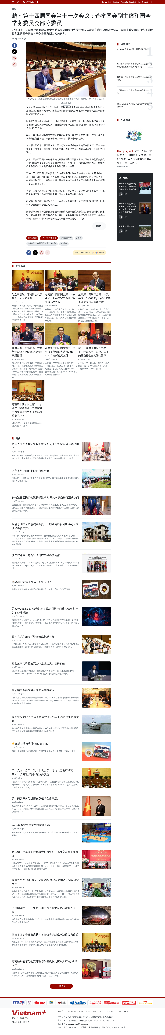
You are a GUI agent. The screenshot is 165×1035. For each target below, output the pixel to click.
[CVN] (95, 1002)
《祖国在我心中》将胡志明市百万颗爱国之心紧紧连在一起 (45, 909)
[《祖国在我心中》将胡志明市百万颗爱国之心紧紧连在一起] (96, 915)
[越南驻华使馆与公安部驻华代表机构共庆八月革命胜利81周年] (96, 969)
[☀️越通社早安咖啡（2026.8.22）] (96, 751)
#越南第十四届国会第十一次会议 (42, 243)
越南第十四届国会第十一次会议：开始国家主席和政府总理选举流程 (60, 298)
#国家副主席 (66, 238)
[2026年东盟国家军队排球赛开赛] (96, 832)
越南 (65, 243)
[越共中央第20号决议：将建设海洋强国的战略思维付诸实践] (96, 724)
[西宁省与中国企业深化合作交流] (96, 478)
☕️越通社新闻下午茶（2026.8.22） (33, 581)
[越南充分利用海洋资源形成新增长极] (96, 644)
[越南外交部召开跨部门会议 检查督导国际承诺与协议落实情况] (96, 887)
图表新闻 (125, 120)
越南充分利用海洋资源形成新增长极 (33, 636)
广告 (119, 1011)
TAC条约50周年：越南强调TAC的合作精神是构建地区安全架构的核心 (134, 65)
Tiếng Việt (106, 2)
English (116, 2)
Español (132, 2)
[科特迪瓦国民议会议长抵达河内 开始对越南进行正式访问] (96, 505)
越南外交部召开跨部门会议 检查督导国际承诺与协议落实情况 (45, 881)
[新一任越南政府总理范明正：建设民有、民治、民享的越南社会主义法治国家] (94, 334)
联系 (126, 1011)
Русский (145, 2)
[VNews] (29, 1002)
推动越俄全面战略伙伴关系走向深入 (33, 690)
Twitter (14, 51)
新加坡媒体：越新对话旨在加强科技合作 (36, 555)
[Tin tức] (40, 1002)
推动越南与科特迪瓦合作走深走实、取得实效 (38, 663)
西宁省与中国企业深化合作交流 (30, 470)
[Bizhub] (61, 1002)
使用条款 (72, 1011)
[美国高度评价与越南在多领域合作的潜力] (96, 806)
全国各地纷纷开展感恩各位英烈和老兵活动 (134, 91)
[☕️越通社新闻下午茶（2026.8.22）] (96, 589)
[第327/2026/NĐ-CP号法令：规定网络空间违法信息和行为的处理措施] (96, 616)
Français (124, 2)
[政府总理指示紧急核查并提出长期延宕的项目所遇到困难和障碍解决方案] (96, 532)
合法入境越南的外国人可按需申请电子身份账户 (134, 105)
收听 (125, 194)
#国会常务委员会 (48, 238)
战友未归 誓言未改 (127, 226)
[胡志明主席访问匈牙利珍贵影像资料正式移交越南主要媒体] (96, 859)
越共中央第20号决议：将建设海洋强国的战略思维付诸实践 (45, 718)
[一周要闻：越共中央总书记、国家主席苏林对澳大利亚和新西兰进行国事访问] (145, 208)
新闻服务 (110, 1011)
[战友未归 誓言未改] (145, 231)
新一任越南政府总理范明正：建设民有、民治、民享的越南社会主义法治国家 (93, 351)
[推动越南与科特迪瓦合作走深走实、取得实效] (96, 671)
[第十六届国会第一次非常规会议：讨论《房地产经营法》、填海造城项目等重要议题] (96, 778)
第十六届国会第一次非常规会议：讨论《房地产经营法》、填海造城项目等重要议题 (42, 772)
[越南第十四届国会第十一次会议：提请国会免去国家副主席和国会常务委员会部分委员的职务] (28, 390)
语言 (95, 1011)
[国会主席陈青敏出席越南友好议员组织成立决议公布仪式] (96, 942)
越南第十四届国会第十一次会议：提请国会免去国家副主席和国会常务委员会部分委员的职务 (27, 410)
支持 (88, 1011)
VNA (102, 1011)
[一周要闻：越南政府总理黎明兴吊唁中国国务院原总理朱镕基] (145, 188)
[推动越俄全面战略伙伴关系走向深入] (96, 698)
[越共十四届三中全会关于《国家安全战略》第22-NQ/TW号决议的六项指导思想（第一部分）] (135, 136)
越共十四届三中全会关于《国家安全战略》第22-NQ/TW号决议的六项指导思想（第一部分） (134, 156)
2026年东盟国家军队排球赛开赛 (31, 825)
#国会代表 (32, 238)
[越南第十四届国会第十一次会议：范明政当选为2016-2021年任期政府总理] (61, 334)
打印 (14, 58)
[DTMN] (111, 1002)
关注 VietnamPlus (82, 252)
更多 (18, 438)
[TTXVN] (18, 1002)
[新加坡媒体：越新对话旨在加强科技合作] (96, 563)
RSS (81, 1011)
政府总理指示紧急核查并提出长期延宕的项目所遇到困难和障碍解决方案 (45, 526)
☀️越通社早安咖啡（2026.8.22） (31, 743)
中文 (139, 2)
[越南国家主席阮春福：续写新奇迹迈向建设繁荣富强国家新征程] (28, 334)
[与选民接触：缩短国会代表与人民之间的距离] (28, 280)
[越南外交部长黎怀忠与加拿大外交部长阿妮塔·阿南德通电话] (96, 451)
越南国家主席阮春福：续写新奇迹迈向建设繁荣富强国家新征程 (27, 351)
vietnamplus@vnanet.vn (77, 1024)
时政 (14, 9)
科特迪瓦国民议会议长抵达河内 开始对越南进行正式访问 (45, 497)
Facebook (14, 45)
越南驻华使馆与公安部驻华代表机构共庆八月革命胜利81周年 (45, 963)
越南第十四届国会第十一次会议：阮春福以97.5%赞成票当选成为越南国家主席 (94, 298)
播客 (125, 178)
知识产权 (61, 1011)
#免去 (78, 238)
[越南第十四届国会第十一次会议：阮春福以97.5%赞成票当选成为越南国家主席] (94, 280)
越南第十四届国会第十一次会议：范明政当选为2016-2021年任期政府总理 (60, 351)
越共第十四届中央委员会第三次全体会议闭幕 (134, 78)
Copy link (14, 64)
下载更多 (61, 986)
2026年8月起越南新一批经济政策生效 (133, 49)
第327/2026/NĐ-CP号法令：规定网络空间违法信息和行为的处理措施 (45, 610)
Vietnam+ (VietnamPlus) (31, 2)
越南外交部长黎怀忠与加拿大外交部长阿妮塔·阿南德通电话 (45, 446)
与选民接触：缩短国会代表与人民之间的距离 (27, 296)
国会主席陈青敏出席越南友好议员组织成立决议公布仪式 (45, 934)
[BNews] (51, 1002)
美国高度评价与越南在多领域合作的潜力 (36, 798)
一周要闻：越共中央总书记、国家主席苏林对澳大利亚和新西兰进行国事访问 (127, 207)
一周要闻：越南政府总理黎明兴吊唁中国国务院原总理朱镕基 (127, 186)
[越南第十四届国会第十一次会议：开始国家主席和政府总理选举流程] (61, 280)
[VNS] (77, 1002)
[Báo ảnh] (129, 1002)
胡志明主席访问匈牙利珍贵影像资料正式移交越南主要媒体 (45, 853)
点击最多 (125, 44)
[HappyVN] (145, 1002)
